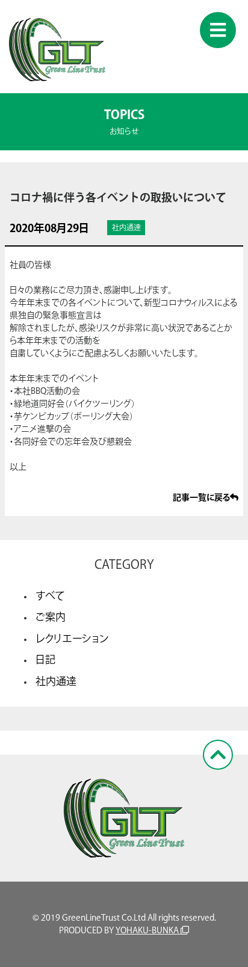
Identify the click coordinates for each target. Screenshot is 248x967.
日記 (45, 659)
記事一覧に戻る (201, 497)
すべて (50, 596)
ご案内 (51, 617)
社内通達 (56, 681)
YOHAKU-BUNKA (148, 930)
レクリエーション (72, 638)
